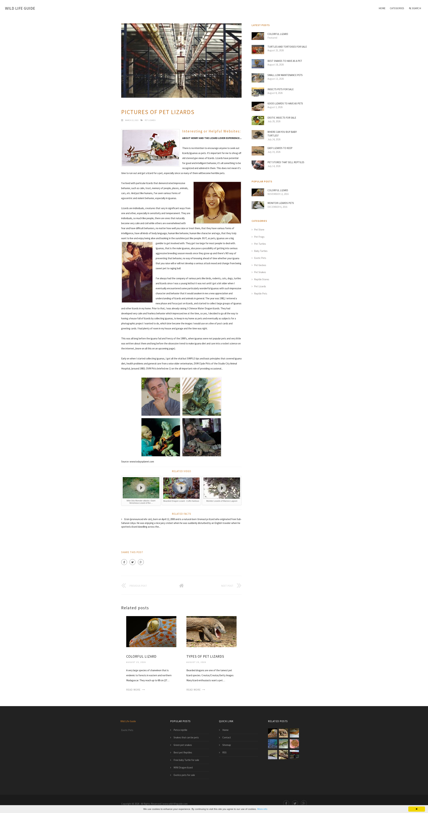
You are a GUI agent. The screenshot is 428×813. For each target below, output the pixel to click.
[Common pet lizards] (294, 733)
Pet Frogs (259, 236)
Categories (397, 8)
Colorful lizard (141, 656)
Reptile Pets (260, 293)
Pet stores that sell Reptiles (286, 162)
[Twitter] (132, 562)
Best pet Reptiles (183, 752)
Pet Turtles (260, 243)
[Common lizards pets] (272, 754)
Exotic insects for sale (282, 117)
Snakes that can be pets (186, 737)
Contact (226, 737)
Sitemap (226, 745)
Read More (133, 689)
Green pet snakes (183, 745)
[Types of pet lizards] (211, 631)
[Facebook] (124, 562)
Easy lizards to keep (280, 148)
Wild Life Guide (20, 8)
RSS (224, 752)
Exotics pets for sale (184, 775)
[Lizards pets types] (283, 743)
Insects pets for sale (281, 89)
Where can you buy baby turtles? (282, 133)
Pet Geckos (260, 265)
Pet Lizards (150, 120)
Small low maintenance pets (285, 75)
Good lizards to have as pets (285, 103)
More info (262, 809)
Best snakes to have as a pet (285, 60)
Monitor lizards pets (281, 203)
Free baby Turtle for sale (186, 760)
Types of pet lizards (205, 656)
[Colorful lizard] (151, 631)
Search (416, 8)
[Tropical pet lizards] (272, 743)
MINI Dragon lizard (183, 767)
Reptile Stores (261, 279)
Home (382, 8)
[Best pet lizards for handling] (283, 754)
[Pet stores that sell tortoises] (294, 754)
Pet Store (259, 229)
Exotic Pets (260, 258)
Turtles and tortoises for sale (287, 46)
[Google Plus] (141, 562)
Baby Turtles (261, 251)
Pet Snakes (260, 272)
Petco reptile (180, 729)
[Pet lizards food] (294, 743)
